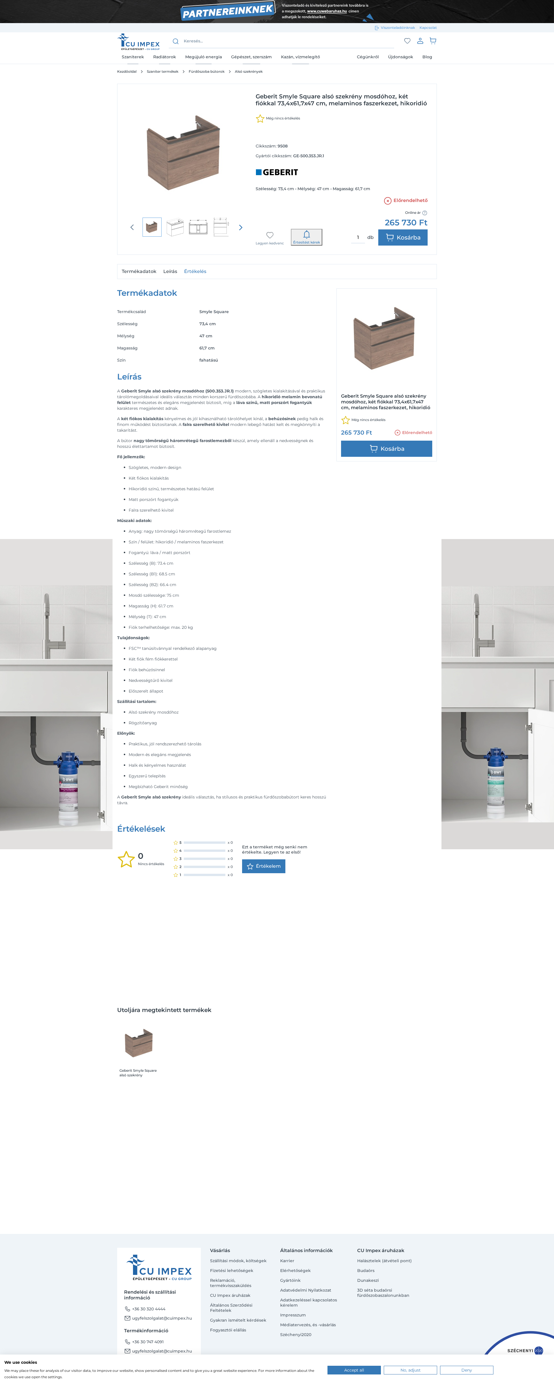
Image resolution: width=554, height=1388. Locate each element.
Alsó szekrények (249, 71)
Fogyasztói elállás (228, 1330)
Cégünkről (368, 56)
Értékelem (268, 866)
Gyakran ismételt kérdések (238, 1320)
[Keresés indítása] (175, 41)
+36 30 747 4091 (144, 1341)
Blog (427, 56)
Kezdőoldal (126, 71)
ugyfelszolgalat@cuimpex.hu (158, 1318)
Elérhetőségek (295, 1270)
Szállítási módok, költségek (238, 1260)
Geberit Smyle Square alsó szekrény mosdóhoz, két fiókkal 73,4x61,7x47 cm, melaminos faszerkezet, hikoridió (139, 1073)
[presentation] (240, 227)
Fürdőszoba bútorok (206, 71)
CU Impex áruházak (230, 1295)
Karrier (287, 1260)
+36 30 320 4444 (144, 1308)
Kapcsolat (428, 27)
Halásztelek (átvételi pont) (384, 1260)
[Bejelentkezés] (420, 41)
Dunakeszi (368, 1280)
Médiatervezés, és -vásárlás (308, 1324)
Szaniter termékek (162, 71)
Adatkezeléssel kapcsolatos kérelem (308, 1302)
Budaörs (366, 1270)
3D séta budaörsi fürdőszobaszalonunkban (383, 1293)
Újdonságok (400, 56)
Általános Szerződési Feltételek (231, 1308)
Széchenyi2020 (295, 1334)
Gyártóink (290, 1280)
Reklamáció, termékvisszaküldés (230, 1283)
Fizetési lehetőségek (231, 1270)
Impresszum (293, 1315)
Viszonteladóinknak (398, 27)
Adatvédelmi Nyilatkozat (305, 1290)
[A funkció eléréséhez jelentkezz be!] (407, 41)
